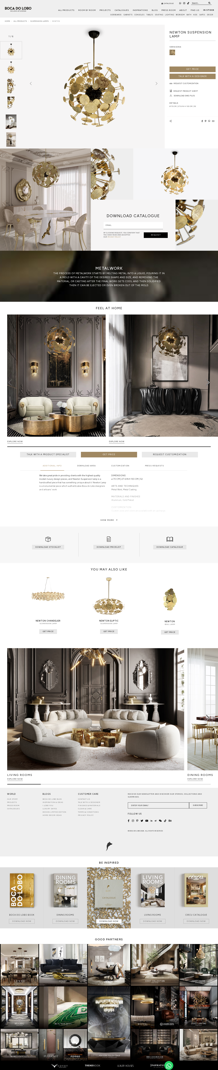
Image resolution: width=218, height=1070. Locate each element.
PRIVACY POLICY (114, 237)
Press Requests (154, 466)
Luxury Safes (50, 809)
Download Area (86, 466)
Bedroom (180, 15)
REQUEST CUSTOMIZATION (170, 454)
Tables (149, 15)
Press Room (169, 10)
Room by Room (87, 10)
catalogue (168, 3)
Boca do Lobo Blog (52, 799)
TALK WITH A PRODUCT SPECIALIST (48, 454)
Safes (202, 15)
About (183, 10)
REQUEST (156, 235)
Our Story (12, 799)
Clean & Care (85, 809)
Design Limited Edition (54, 812)
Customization (120, 466)
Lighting (169, 15)
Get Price (192, 69)
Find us (195, 10)
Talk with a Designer (89, 802)
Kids (195, 15)
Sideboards (116, 15)
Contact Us (84, 799)
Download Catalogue (170, 547)
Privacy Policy (86, 815)
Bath (189, 15)
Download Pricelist (109, 547)
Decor (210, 15)
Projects (105, 10)
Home (7, 21)
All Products (66, 10)
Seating (159, 15)
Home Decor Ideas (52, 815)
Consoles (139, 15)
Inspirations (140, 10)
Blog (155, 10)
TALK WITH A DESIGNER (192, 76)
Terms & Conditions (88, 812)
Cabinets (128, 15)
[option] (11, 50)
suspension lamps (39, 21)
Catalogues (122, 10)
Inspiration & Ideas (53, 802)
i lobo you (48, 805)
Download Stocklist (48, 547)
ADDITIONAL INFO (52, 466)
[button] (208, 382)
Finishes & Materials (89, 805)
